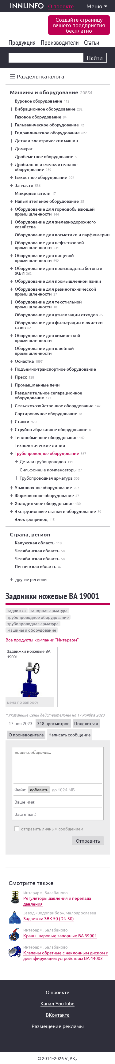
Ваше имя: (24, 801)
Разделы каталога (40, 76)
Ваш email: (25, 814)
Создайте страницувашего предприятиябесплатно (79, 25)
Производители (61, 42)
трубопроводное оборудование (38, 617)
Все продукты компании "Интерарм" (42, 639)
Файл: (20, 789)
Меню (94, 6)
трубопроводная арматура (33, 623)
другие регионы (31, 579)
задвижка (16, 610)
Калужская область (38, 542)
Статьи (93, 42)
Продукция (23, 42)
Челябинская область (40, 550)
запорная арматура (48, 610)
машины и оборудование (31, 630)
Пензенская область (38, 566)
